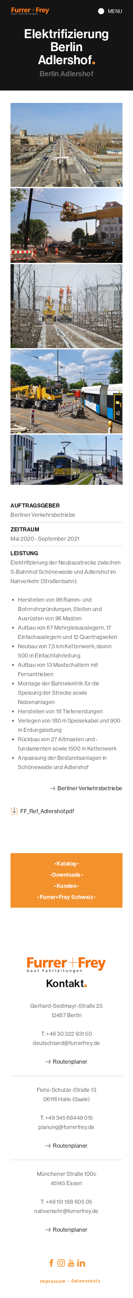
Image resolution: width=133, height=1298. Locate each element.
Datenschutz (86, 1281)
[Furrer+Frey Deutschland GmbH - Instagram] (61, 1263)
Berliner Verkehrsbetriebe (90, 788)
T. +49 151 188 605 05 (66, 1201)
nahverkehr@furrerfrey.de (66, 1211)
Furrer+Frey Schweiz (66, 897)
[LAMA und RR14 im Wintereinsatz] (66, 346)
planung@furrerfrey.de (66, 1127)
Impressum (53, 1281)
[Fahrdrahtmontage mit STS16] (66, 431)
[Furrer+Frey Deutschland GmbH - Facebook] (51, 1263)
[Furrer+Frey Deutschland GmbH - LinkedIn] (81, 1263)
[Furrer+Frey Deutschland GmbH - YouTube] (71, 1263)
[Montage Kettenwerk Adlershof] (66, 260)
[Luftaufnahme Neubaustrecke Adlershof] (66, 184)
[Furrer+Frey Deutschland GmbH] (30, 12)
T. (66, 1033)
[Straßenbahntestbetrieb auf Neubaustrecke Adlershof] (66, 482)
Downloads (66, 874)
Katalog (66, 863)
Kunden (67, 885)
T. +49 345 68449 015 (66, 1117)
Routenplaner (70, 1061)
